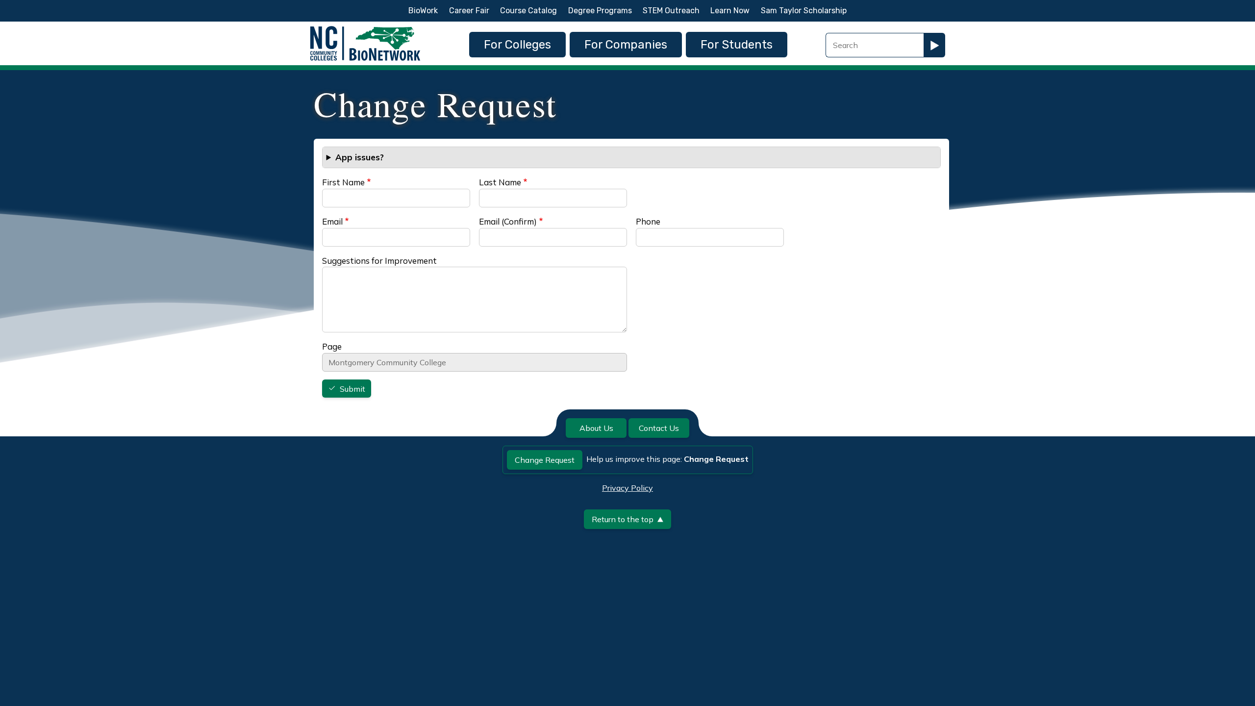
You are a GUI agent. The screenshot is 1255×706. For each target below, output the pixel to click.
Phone (648, 221)
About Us (596, 428)
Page (332, 346)
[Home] (365, 28)
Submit (352, 389)
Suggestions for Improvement (379, 260)
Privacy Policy (627, 488)
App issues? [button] (359, 157)
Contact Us (659, 428)
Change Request (545, 460)
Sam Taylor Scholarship (804, 10)
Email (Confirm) (508, 221)
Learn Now (730, 10)
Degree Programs (600, 10)
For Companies (625, 44)
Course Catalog (528, 10)
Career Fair (469, 10)
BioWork (423, 10)
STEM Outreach (671, 10)
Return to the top (622, 519)
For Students (737, 44)
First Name (343, 182)
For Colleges (517, 44)
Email (332, 221)
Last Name (500, 182)
